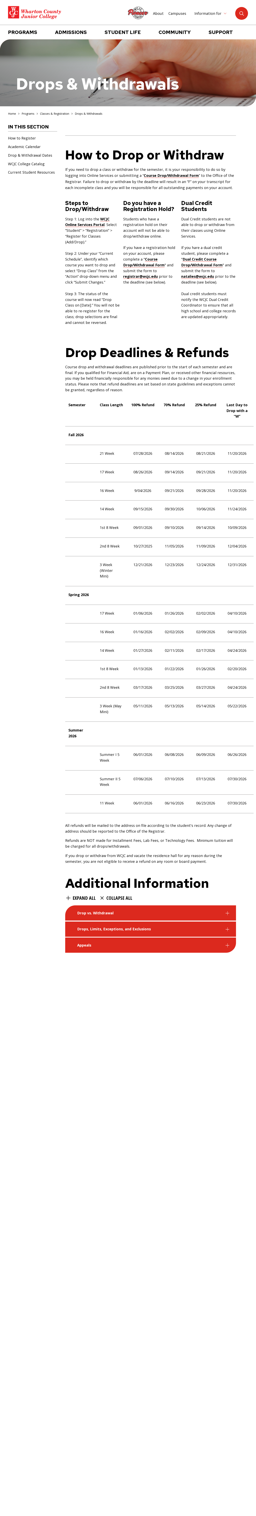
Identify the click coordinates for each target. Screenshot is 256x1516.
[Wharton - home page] (34, 13)
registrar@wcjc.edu (140, 276)
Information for (207, 13)
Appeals (84, 945)
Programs (22, 32)
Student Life (123, 32)
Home (12, 113)
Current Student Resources (31, 172)
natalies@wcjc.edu (197, 276)
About (158, 13)
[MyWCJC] (138, 12)
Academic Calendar (24, 146)
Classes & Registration (54, 113)
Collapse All (119, 898)
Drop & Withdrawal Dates (30, 155)
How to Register (22, 137)
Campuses (177, 13)
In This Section (28, 127)
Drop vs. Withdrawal (95, 913)
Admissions (71, 32)
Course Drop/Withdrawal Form (171, 175)
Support (221, 32)
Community (175, 32)
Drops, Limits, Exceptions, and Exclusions (114, 929)
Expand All (84, 898)
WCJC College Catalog (26, 163)
